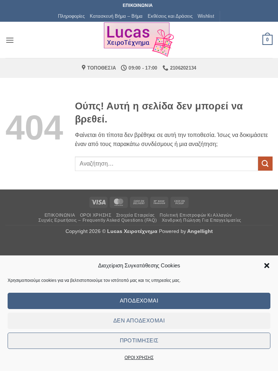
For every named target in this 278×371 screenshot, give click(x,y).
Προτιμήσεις (139, 340)
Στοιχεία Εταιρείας (135, 215)
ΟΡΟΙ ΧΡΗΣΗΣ (139, 357)
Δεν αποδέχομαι (139, 320)
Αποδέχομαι (139, 300)
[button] (266, 265)
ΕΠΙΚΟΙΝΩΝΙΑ (60, 215)
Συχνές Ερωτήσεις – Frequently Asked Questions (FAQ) (97, 220)
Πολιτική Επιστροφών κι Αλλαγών (196, 215)
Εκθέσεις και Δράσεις (170, 16)
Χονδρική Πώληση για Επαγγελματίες (201, 220)
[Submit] (265, 164)
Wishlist (206, 16)
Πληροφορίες (71, 16)
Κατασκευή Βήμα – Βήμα (116, 16)
